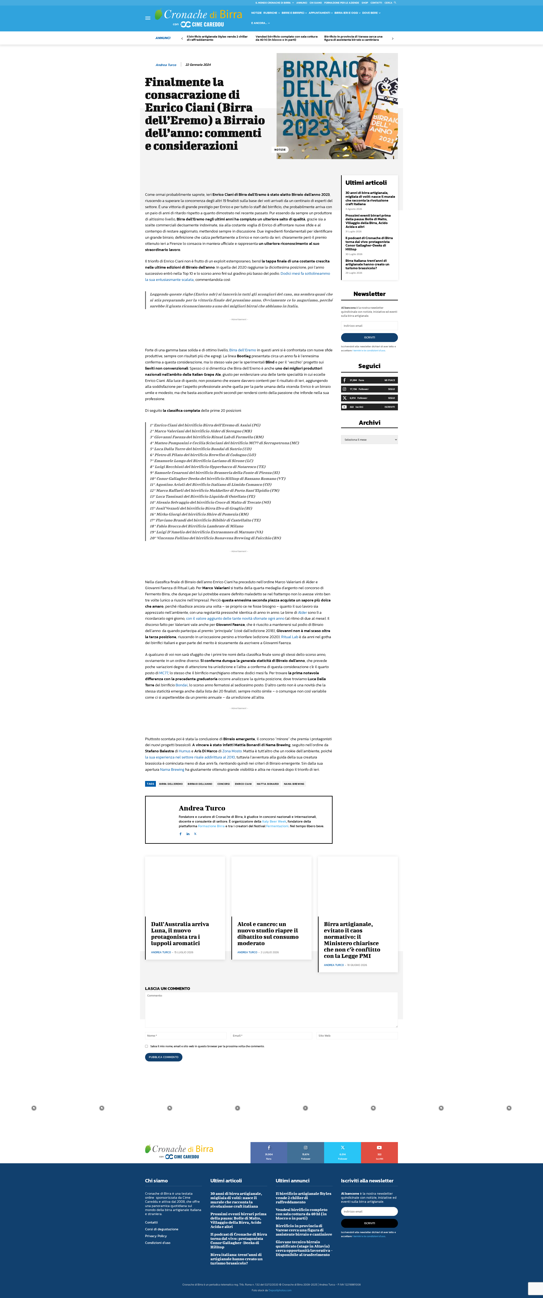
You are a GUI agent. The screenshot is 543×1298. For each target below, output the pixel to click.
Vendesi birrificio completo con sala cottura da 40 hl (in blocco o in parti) (287, 38)
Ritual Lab (289, 637)
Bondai (182, 685)
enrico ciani (243, 784)
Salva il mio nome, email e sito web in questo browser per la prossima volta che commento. (207, 1046)
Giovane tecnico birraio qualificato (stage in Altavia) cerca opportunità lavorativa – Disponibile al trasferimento (304, 1248)
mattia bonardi (268, 784)
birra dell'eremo (171, 784)
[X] (195, 833)
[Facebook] (180, 833)
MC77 (163, 673)
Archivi (370, 423)
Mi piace (390, 380)
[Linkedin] (187, 833)
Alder (302, 612)
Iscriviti (369, 337)
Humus (184, 751)
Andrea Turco (165, 65)
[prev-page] (182, 38)
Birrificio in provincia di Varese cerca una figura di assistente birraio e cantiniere (353, 38)
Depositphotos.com (280, 1290)
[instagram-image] (34, 1108)
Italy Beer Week (274, 821)
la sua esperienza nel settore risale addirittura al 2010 (190, 757)
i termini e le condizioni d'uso (368, 350)
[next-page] (392, 38)
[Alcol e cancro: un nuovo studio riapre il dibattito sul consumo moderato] (271, 886)
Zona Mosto (232, 751)
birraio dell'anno (200, 784)
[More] (289, 179)
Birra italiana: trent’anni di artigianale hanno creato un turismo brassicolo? (367, 264)
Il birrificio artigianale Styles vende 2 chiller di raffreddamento (217, 38)
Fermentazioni (277, 825)
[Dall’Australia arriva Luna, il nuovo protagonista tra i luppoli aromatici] (185, 886)
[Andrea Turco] (150, 64)
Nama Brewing (172, 769)
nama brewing (294, 784)
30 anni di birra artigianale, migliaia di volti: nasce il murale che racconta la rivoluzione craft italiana (370, 198)
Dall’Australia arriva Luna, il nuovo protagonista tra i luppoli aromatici (180, 933)
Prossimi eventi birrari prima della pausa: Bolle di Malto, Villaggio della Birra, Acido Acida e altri (368, 221)
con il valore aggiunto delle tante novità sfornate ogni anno (235, 618)
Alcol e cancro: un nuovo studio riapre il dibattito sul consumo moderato (268, 933)
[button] (391, 3)
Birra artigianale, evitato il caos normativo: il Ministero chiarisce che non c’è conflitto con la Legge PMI (352, 940)
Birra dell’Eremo (242, 350)
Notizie (280, 150)
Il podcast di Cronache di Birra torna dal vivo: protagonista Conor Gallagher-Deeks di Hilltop (369, 243)
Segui (391, 389)
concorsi (223, 784)
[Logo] (198, 17)
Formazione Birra (211, 825)
